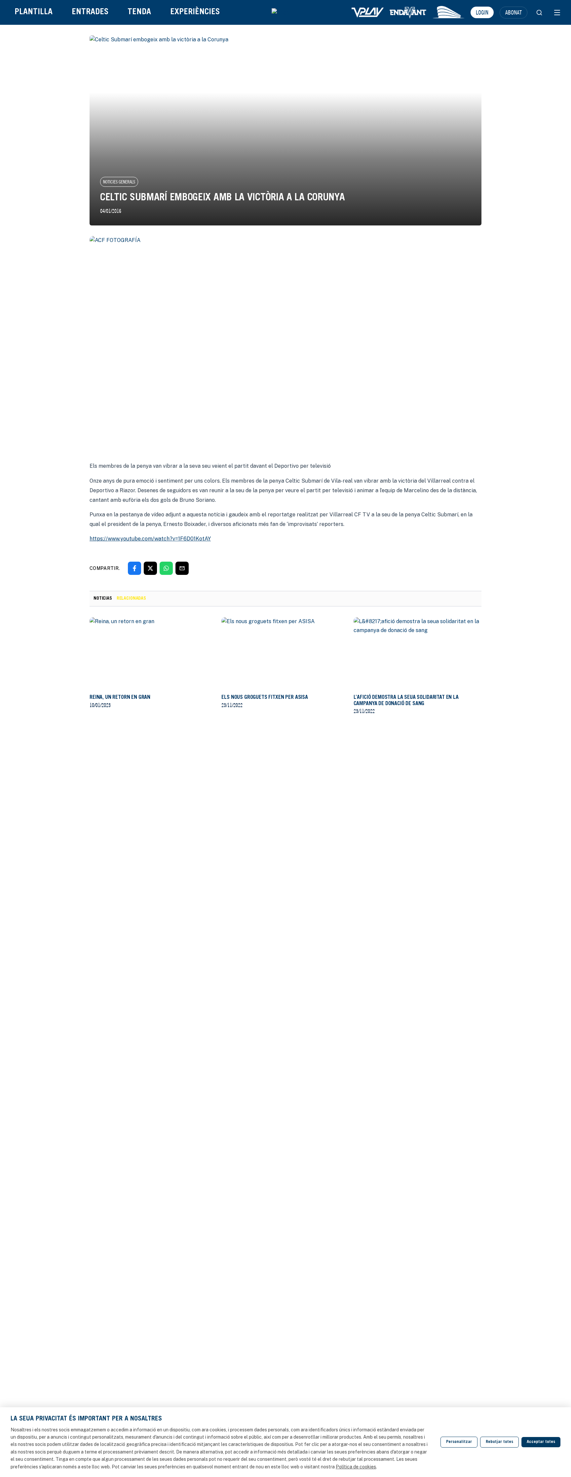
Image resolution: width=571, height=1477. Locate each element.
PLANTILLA (34, 12)
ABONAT (513, 12)
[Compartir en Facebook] (134, 568)
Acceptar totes (541, 1442)
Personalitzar (459, 1442)
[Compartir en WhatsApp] (166, 568)
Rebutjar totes (499, 1442)
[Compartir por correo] (182, 568)
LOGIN (482, 12)
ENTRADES (90, 12)
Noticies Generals (119, 182)
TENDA (139, 12)
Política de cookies (356, 1466)
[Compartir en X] (150, 568)
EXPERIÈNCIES (195, 12)
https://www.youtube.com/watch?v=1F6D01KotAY (150, 539)
